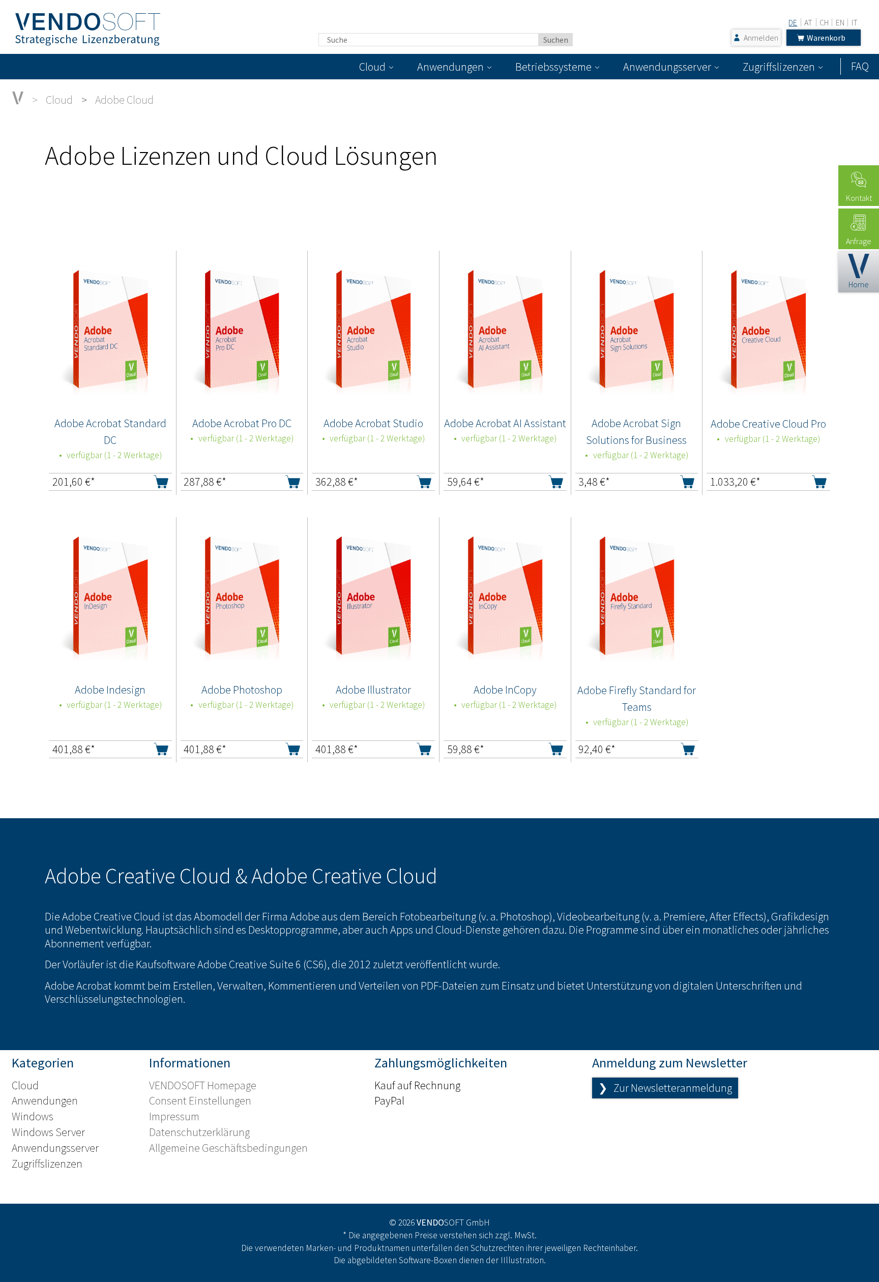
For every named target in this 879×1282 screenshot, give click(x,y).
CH (824, 22)
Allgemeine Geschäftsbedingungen (228, 1148)
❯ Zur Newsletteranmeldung (665, 1088)
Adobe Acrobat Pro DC (241, 423)
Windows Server (48, 1132)
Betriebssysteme (553, 67)
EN (840, 22)
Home (858, 284)
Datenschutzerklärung (199, 1132)
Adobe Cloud (124, 100)
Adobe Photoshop (241, 689)
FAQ (860, 66)
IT (855, 22)
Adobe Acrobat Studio (373, 423)
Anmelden (761, 38)
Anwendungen (450, 67)
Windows (32, 1116)
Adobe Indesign (110, 689)
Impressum (174, 1116)
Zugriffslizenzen (779, 67)
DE (792, 22)
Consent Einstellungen (200, 1100)
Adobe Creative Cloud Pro (768, 423)
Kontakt (859, 198)
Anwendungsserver (667, 67)
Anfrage (858, 241)
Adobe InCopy (505, 689)
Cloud (372, 67)
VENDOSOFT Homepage (202, 1085)
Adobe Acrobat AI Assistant (505, 423)
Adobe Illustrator (373, 689)
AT (808, 22)
